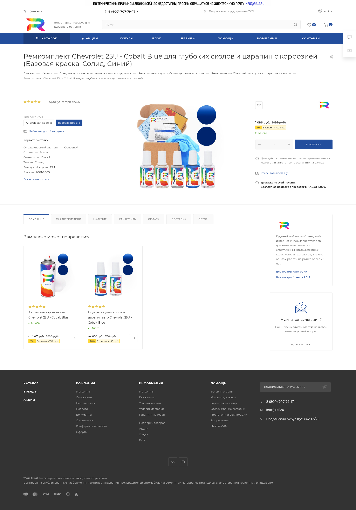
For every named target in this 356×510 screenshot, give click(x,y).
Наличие (100, 219)
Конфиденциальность (91, 426)
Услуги (143, 434)
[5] (39, 102)
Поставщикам (86, 403)
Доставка (179, 219)
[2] (28, 102)
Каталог (31, 383)
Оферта (81, 432)
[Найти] (295, 24)
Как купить (127, 219)
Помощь (218, 383)
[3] (32, 102)
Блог (142, 440)
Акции (29, 399)
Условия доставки (151, 408)
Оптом (203, 219)
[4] (35, 102)
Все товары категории (291, 271)
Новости (82, 408)
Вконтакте (172, 461)
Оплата (153, 219)
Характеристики (68, 219)
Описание (36, 219)
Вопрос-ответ (220, 420)
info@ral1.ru (275, 410)
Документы (84, 414)
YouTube (183, 461)
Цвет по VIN (219, 426)
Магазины (83, 391)
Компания (85, 383)
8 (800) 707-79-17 (121, 11)
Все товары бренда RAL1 (293, 277)
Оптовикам (84, 397)
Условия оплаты (150, 403)
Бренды (30, 391)
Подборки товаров (152, 422)
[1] (25, 102)
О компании (84, 420)
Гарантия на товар (152, 414)
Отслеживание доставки (228, 408)
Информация (151, 383)
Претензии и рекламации (229, 414)
